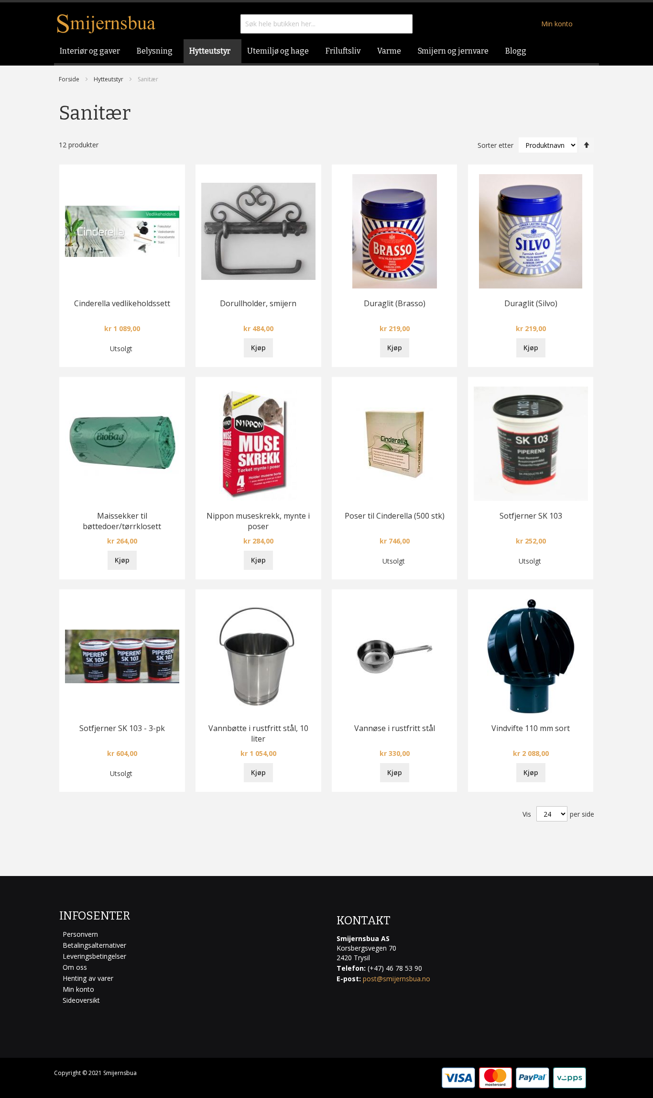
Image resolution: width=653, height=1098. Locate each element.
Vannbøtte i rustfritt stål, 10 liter (258, 733)
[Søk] (403, 24)
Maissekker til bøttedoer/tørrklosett (122, 521)
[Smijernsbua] (106, 23)
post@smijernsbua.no (396, 978)
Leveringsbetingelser (94, 956)
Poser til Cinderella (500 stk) (395, 515)
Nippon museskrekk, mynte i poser (258, 521)
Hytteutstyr (108, 79)
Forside (69, 79)
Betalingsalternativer (94, 945)
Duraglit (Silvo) (530, 303)
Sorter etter (495, 145)
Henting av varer (88, 978)
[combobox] (326, 23)
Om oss (75, 967)
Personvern (80, 934)
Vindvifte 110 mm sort (530, 728)
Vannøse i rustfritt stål (394, 728)
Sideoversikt (81, 1000)
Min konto (557, 23)
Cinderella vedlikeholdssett (122, 303)
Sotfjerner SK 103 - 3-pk (122, 728)
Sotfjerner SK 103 (531, 515)
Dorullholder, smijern (258, 303)
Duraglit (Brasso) (394, 303)
